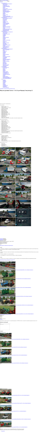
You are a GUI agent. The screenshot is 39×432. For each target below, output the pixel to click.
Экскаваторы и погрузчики (6, 27)
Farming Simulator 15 (4, 66)
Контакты (1, 1)
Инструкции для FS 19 (6, 47)
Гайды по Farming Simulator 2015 (7, 77)
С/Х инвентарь (5, 57)
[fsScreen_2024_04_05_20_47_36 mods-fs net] (23, 155)
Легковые (4, 82)
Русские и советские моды (6, 6)
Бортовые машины (5, 71)
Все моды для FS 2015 (6, 67)
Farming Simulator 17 (4, 48)
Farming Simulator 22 (4, 17)
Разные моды (4, 62)
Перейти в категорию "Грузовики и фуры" (5, 314)
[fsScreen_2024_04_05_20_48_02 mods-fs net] (7, 155)
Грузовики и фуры (5, 14)
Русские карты (5, 20)
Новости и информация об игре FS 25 (8, 16)
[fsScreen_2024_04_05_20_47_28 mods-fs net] (7, 164)
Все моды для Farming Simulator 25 (7, 3)
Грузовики (4, 34)
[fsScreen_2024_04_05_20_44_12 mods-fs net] (7, 208)
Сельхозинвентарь (5, 85)
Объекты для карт (5, 76)
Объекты (4, 45)
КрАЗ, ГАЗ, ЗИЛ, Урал (6, 64)
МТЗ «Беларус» (5, 63)
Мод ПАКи (4, 43)
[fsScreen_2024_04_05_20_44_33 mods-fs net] (7, 199)
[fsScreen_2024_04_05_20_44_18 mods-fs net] (23, 199)
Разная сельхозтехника (6, 10)
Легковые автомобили (6, 37)
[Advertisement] (6, 97)
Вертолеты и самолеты (6, 30)
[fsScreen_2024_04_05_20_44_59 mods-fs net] (7, 190)
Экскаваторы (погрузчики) (6, 74)
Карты (4, 50)
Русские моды (5, 19)
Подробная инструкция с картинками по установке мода (7, 259)
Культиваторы (5, 41)
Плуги (4, 40)
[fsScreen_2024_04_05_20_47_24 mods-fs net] (23, 164)
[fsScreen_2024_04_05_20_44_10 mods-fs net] (23, 208)
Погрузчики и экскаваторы (6, 56)
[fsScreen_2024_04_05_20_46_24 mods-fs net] (7, 173)
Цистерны (4, 25)
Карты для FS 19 (5, 32)
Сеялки (4, 12)
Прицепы (4, 15)
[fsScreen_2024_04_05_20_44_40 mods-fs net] (23, 190)
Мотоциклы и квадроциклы (6, 11)
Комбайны (4, 13)
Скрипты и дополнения (6, 23)
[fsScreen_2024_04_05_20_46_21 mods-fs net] (23, 173)
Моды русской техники (6, 49)
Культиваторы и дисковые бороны (7, 9)
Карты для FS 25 (5, 4)
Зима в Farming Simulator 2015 (7, 78)
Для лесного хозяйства (6, 73)
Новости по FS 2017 (5, 65)
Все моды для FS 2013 (6, 87)
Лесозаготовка (5, 44)
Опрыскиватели (5, 86)
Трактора (4, 7)
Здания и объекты (5, 8)
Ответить (1, 319)
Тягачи (4, 36)
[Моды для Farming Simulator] (4, 0)
